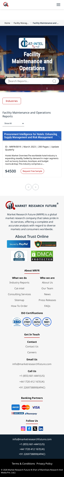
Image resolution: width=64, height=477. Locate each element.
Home (7, 23)
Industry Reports (19, 282)
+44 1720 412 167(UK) (31, 381)
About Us (47, 282)
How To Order (19, 306)
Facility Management (21, 23)
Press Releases (47, 300)
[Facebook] (29, 428)
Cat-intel (19, 288)
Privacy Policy (44, 463)
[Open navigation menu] (58, 4)
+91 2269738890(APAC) (32, 387)
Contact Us (31, 346)
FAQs (47, 306)
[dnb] (19, 256)
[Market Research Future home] (5, 4)
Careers (32, 352)
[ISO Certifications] (32, 321)
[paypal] (18, 244)
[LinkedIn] (41, 428)
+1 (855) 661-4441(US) (32, 375)
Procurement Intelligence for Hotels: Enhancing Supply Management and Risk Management (30, 136)
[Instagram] (23, 428)
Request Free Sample (32, 171)
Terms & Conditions (23, 463)
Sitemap (19, 300)
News (47, 294)
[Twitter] (35, 428)
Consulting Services (19, 294)
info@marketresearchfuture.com (31, 364)
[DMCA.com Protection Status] (42, 256)
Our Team (47, 288)
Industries (12, 101)
